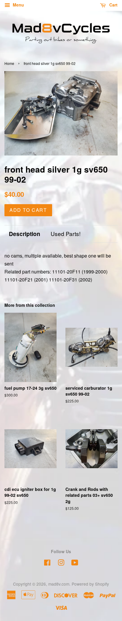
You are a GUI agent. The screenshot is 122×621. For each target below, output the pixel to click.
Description (24, 234)
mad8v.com (58, 584)
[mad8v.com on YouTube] (74, 563)
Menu (18, 5)
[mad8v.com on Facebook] (47, 563)
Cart (113, 5)
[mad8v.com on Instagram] (61, 563)
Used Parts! (66, 233)
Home (9, 63)
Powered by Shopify (90, 584)
